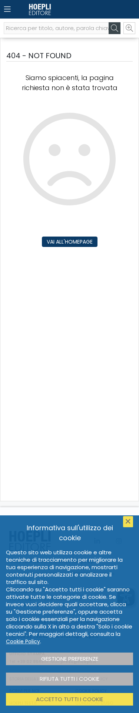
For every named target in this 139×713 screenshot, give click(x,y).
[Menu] (7, 9)
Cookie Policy (23, 641)
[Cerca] (114, 28)
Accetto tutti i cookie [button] (69, 699)
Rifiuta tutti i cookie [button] (69, 679)
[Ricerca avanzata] (129, 28)
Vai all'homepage (70, 241)
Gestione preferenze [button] (69, 659)
